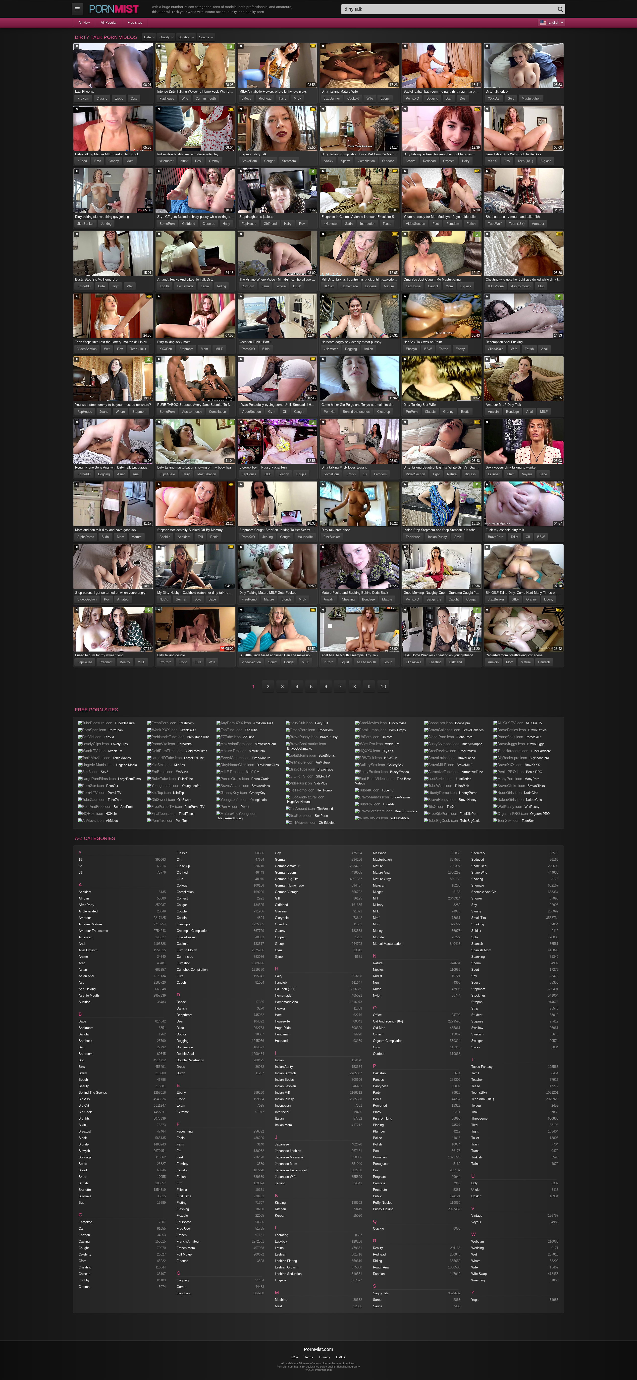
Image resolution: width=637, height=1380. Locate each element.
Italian (279, 1118)
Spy (474, 976)
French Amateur (188, 1241)
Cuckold (353, 98)
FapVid (109, 737)
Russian (379, 1274)
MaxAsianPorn (265, 744)
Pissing (378, 1125)
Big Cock (85, 1112)
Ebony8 (411, 349)
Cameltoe (85, 1222)
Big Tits (84, 1118)
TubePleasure (125, 723)
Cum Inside (185, 957)
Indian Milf (282, 1092)
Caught (433, 286)
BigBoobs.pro (539, 758)
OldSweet (184, 800)
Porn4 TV (114, 793)
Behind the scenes (356, 412)
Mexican (379, 885)
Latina (279, 1248)
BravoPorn (249, 161)
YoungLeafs (258, 800)
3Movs (246, 98)
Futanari (182, 1261)
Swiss (475, 1047)
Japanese (282, 1144)
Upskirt (476, 1196)
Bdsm (83, 1073)
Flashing (183, 1209)
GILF (267, 474)
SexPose (321, 816)
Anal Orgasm (88, 950)
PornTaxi (182, 821)
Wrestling (478, 1280)
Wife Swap (479, 1274)
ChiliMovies (327, 823)
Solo (511, 98)
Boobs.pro (462, 723)
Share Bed (478, 866)
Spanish (477, 944)
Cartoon (84, 1235)
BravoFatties (537, 730)
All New (84, 22)
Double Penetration (190, 1060)
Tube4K (387, 790)
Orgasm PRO (540, 814)
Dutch (181, 1073)
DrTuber (493, 474)
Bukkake (85, 1196)
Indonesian (283, 1105)
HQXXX (388, 751)
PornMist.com (318, 1349)
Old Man (379, 1028)
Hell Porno (324, 790)
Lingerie (370, 286)
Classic (102, 98)
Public (377, 1196)
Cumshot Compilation (192, 969)
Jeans (104, 412)
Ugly (474, 1183)
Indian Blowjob (285, 1073)
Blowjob (84, 1151)
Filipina (182, 1190)
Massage (379, 853)
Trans (475, 1151)
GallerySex (395, 765)
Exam (181, 1105)
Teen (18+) (525, 161)
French (182, 1235)
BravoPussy (329, 737)
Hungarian (282, 1034)
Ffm (179, 1183)
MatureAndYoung (230, 818)
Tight (115, 286)
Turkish (476, 1157)
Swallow (477, 1028)
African (84, 898)
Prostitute (380, 1190)
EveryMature (261, 758)
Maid (278, 1306)
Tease (387, 224)
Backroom (86, 1028)
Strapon (476, 1002)
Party (377, 1092)
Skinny (476, 911)
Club (541, 286)
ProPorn (83, 98)
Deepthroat (184, 1015)
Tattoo (443, 349)
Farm (265, 286)
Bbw (82, 1067)
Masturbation (531, 98)
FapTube (251, 730)
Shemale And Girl (483, 892)
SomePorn (167, 224)
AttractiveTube (472, 772)
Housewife (305, 537)
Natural (452, 474)
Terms (308, 1357)
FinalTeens (187, 814)
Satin (349, 224)
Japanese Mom (286, 1164)
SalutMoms (326, 755)
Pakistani (379, 1073)
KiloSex (179, 765)
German (181, 599)
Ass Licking (87, 989)
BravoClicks (536, 786)
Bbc (81, 1060)
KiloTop (178, 793)
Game (181, 1287)
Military (378, 905)
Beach (83, 1079)
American (85, 937)
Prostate (379, 1183)
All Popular (108, 22)
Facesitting (185, 1131)
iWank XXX (188, 730)
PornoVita (184, 744)
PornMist (115, 9)
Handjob (544, 662)
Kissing (280, 1202)
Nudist (377, 976)
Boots (83, 1164)
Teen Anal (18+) (482, 1099)
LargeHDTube (194, 758)
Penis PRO (534, 772)
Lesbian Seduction (288, 1274)
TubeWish (462, 786)
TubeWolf (495, 224)
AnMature (323, 762)
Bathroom (86, 1054)
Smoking (477, 924)
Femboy (182, 1164)
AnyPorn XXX (263, 723)
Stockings (478, 995)
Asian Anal (86, 976)
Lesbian (280, 1254)
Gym (271, 412)
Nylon (377, 995)
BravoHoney (468, 800)
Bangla (84, 1034)
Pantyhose (380, 1086)
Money (378, 931)
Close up (209, 224)
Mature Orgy (382, 879)
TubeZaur (114, 800)
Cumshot (183, 963)
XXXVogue (496, 286)
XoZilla (164, 286)
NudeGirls (531, 793)
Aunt (184, 161)
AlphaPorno (85, 537)
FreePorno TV (194, 807)
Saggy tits (433, 599)
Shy (474, 905)
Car (81, 1228)
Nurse (377, 989)
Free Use (183, 1228)
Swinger (477, 1041)
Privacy (324, 1357)
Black (83, 1138)
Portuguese (381, 1164)
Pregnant (106, 662)
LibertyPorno (468, 793)
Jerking (106, 224)
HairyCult (321, 723)
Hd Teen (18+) (285, 989)
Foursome (184, 1222)
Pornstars (380, 1157)
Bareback (85, 1041)
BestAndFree (123, 807)
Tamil (475, 1073)
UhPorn (387, 737)
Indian (368, 349)
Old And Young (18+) (388, 1021)
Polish (377, 1144)
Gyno (279, 957)
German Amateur (287, 866)
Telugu (476, 1105)
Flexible (182, 1215)
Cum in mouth (206, 98)
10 (383, 686)
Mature (389, 286)
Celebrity (85, 1254)
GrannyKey (257, 793)
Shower (476, 898)
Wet (130, 286)
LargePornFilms (129, 779)
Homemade (185, 286)
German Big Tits (287, 879)
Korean (280, 1215)
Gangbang (184, 1293)
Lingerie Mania (126, 765)
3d (80, 866)
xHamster (166, 161)
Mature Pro (257, 751)
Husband (281, 1041)
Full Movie (184, 1254)
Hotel (278, 1015)
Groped (280, 937)
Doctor (181, 1034)
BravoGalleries (473, 730)
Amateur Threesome (93, 931)
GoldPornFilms (196, 751)
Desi (463, 98)
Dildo (180, 1028)
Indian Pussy (437, 537)
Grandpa (281, 924)
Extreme (183, 1112)
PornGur (112, 786)
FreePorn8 (249, 599)
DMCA (341, 1357)
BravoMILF (465, 765)
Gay (278, 853)
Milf (375, 898)
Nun (376, 982)
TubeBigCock (470, 821)
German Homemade (289, 885)
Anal (544, 349)
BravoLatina (466, 758)
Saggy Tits (381, 1293)
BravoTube (325, 769)
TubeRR (388, 804)
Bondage (512, 412)
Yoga (474, 1300)
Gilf (277, 898)
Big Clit (84, 1105)
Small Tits (478, 918)
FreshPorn (186, 723)
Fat (179, 1151)
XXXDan (494, 98)
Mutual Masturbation (387, 944)
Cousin (182, 918)
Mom (130, 161)
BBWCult (390, 758)
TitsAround (325, 809)
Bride (82, 1177)
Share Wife (479, 872)
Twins (475, 1164)
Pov (507, 161)
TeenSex (528, 821)
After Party (86, 905)
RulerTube (185, 779)
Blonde (286, 599)
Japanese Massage (289, 1157)
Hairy (282, 98)
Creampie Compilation (192, 931)
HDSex (329, 286)
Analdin (493, 412)
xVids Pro (392, 744)
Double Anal (185, 1054)
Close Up (183, 866)
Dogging (432, 98)
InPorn (328, 662)
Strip (474, 1008)
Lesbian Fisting (286, 1261)
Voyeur (527, 474)
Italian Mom (283, 1125)
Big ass (545, 161)
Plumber (379, 1131)
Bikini (266, 349)
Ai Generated (88, 911)
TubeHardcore (541, 751)
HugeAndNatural (299, 802)
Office (377, 1015)
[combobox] (453, 9)
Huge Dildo (283, 1028)
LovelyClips (119, 744)
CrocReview (467, 751)
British (351, 474)
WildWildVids (399, 818)
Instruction (367, 224)
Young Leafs (191, 786)
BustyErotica (399, 772)
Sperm (345, 161)
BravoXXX (532, 765)
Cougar (269, 161)
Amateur (538, 224)
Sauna (377, 1306)
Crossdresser (186, 937)
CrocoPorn (325, 730)
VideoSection (415, 224)
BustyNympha (472, 744)
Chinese (84, 1274)
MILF (297, 98)
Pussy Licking (383, 1209)
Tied (474, 1125)
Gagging (183, 1280)
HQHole (111, 814)
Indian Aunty (284, 1067)
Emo (97, 161)
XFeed (82, 161)
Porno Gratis (260, 779)
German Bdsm (285, 872)
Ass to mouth (521, 286)
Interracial (282, 1112)
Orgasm (449, 161)
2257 (294, 1357)
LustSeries (463, 779)
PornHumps (397, 730)
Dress (181, 1067)
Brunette (85, 1190)
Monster (379, 937)
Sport (475, 969)
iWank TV (115, 751)
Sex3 (104, 772)
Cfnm (511, 474)
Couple (301, 474)
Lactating (281, 1235)
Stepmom (289, 161)
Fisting (181, 1202)
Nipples (378, 969)
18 (365, 474)
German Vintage (286, 892)
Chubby (84, 1280)
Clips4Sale (495, 349)
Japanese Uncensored (291, 1170)
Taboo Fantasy (482, 1067)
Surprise (477, 1021)
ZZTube (248, 737)
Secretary (478, 853)
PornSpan (115, 730)
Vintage (476, 1215)
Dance (181, 1002)
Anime (83, 957)
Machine (281, 1300)
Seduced (477, 859)
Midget (378, 892)
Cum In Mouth (187, 950)
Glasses (281, 911)
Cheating (348, 599)
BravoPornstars (406, 811)
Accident (184, 537)
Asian (121, 474)
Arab (457, 537)
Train (474, 1144)
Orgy (376, 1047)
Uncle (475, 1190)
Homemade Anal (287, 1002)
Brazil (83, 1170)
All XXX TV (534, 723)
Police (377, 1138)
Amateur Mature (90, 924)
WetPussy (532, 807)
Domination (185, 1047)
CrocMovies (397, 723)
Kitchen (280, 1209)
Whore (281, 286)
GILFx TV (323, 776)
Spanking (478, 957)
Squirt (272, 662)
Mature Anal (381, 872)
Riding (221, 286)
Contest (182, 898)
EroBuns (182, 772)
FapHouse (166, 98)
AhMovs (112, 821)
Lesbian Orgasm (287, 1267)
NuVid (163, 599)
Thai (474, 1112)
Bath (449, 98)
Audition (84, 1002)
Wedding (477, 1248)
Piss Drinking (382, 1118)
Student (476, 1015)
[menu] (77, 9)
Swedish (477, 1034)
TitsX (450, 807)
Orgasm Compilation (387, 1041)
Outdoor (388, 161)
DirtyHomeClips (268, 765)
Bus (81, 1202)
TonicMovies (122, 758)
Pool (376, 1151)
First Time (184, 1196)
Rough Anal (381, 1267)
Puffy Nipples (382, 1202)
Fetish (471, 224)
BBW (297, 286)
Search (560, 9)
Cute (134, 98)
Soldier (476, 931)
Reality (378, 1248)
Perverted (380, 1105)
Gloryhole (282, 918)
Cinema (84, 1287)
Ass (81, 982)
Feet (435, 224)
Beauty (125, 662)
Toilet (514, 537)
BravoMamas (401, 797)
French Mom (186, 1248)
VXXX (492, 161)
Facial (205, 286)
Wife (185, 98)
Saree (377, 1300)
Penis (214, 537)
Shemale (477, 885)
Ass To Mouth (89, 995)
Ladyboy (281, 1241)
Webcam (477, 1241)
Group (387, 662)
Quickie (378, 1228)
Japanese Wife (285, 1177)
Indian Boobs (284, 1079)
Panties (378, 1079)
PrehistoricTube (198, 737)
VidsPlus (320, 783)
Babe (543, 474)
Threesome (479, 1118)
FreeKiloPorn (469, 814)
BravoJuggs (535, 744)
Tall (200, 537)
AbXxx (328, 161)
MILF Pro (252, 772)
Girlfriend (188, 224)
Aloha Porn (464, 737)
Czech (181, 982)
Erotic (119, 98)
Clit (179, 859)
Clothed (182, 872)
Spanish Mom (481, 950)
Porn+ (245, 807)
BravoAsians (261, 786)
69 (80, 872)
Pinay (377, 1112)
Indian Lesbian (285, 1086)
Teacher (477, 1079)
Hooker (280, 1008)
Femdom (452, 224)
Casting (84, 1241)
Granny (113, 161)
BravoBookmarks (299, 748)
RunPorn (248, 286)
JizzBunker (332, 98)
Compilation (366, 161)
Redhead (265, 98)
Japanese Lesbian (288, 1151)
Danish (182, 1008)
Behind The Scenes (93, 1092)
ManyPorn (532, 779)
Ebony (385, 98)
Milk (376, 911)
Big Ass (84, 1099)
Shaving (477, 879)
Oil (285, 412)
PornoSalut (533, 737)
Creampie (183, 924)
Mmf (376, 918)
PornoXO (412, 98)
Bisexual (85, 1131)
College (182, 885)
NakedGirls (534, 800)
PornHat (329, 412)
